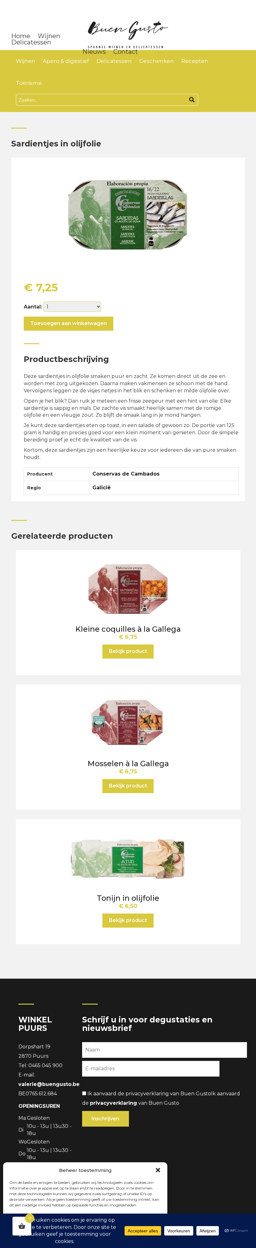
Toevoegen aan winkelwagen (68, 323)
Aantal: (33, 307)
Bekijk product (128, 651)
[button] (158, 1170)
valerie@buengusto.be (49, 1084)
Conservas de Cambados (126, 474)
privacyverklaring (113, 1103)
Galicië (101, 488)
